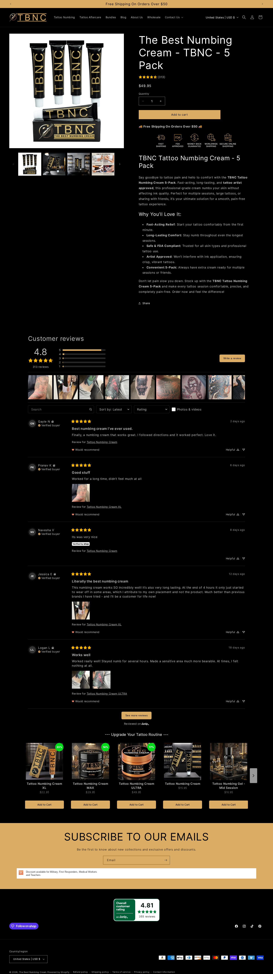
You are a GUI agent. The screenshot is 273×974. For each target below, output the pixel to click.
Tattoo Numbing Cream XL (104, 506)
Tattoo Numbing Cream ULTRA (107, 693)
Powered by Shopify (58, 972)
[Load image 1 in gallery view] (29, 164)
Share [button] (146, 303)
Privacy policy (142, 972)
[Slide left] (13, 164)
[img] (52, 421)
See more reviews (136, 715)
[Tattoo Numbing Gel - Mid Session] (228, 761)
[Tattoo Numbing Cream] (182, 761)
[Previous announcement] (10, 3)
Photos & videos (189, 409)
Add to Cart (44, 804)
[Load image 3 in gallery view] (78, 164)
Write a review (232, 358)
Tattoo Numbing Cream (102, 442)
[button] (174, 17)
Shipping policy (100, 972)
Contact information (164, 972)
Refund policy (80, 972)
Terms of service (121, 972)
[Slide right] (120, 164)
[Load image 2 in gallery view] (54, 164)
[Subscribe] (166, 860)
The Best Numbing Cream (33, 972)
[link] (152, 77)
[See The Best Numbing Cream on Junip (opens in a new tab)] (145, 723)
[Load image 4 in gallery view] (103, 164)
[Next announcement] (262, 3)
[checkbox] (189, 409)
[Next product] (253, 775)
